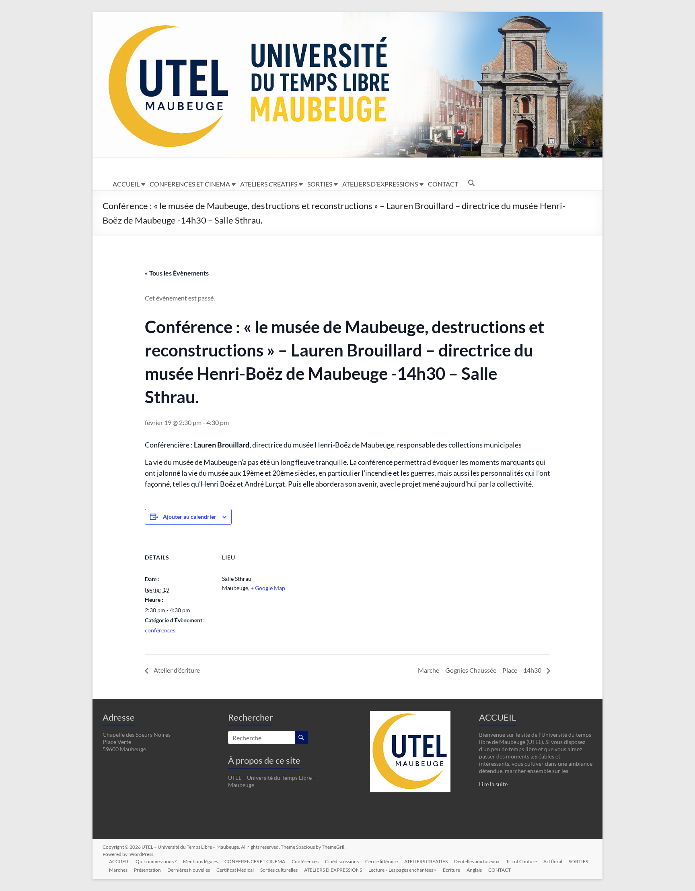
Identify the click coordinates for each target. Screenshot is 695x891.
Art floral (552, 861)
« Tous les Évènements (177, 273)
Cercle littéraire (381, 861)
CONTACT (443, 184)
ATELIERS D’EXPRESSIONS (380, 184)
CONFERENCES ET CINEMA (190, 184)
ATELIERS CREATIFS (268, 184)
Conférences (305, 861)
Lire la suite (493, 784)
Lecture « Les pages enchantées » (402, 870)
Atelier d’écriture (176, 670)
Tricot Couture (521, 861)
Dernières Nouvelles (188, 870)
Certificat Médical (235, 870)
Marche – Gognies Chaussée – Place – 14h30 (480, 670)
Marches (118, 870)
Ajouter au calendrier (189, 516)
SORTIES (319, 184)
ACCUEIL (126, 184)
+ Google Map (268, 587)
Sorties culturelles (279, 870)
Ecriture (451, 870)
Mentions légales (200, 861)
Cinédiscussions (342, 861)
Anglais (474, 870)
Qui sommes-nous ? (156, 861)
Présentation (147, 870)
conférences (160, 630)
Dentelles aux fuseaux (477, 861)
